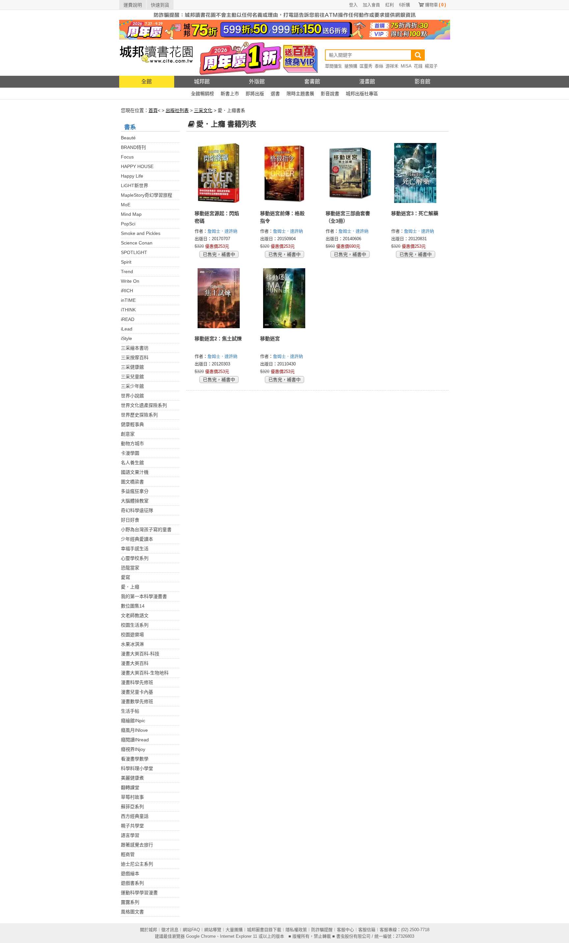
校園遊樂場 (132, 634)
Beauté (128, 137)
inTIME (128, 300)
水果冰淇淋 (132, 644)
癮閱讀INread (135, 739)
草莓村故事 (132, 797)
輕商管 (128, 854)
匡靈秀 (366, 66)
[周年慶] (284, 29)
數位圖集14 (133, 606)
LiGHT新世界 (134, 185)
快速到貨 (160, 5)
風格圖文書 (132, 911)
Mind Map (131, 214)
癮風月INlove (134, 730)
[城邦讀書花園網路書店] (156, 57)
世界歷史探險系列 (139, 414)
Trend (127, 271)
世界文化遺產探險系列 (144, 405)
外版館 (257, 81)
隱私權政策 (296, 929)
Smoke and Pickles (140, 233)
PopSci (128, 223)
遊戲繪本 (130, 873)
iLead (126, 328)
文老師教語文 (135, 615)
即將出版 (255, 93)
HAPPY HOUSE (137, 166)
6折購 (404, 4)
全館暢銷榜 (202, 93)
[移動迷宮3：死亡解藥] (416, 173)
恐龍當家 (130, 567)
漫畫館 (367, 81)
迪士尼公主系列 (137, 864)
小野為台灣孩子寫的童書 (146, 529)
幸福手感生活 (135, 548)
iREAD (127, 319)
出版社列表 (177, 110)
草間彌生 (333, 66)
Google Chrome (201, 936)
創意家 (128, 434)
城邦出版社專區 (362, 93)
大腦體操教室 (135, 500)
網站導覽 (212, 929)
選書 (275, 93)
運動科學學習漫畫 (139, 892)
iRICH (127, 290)
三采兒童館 (132, 376)
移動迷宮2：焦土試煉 (218, 338)
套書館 (312, 81)
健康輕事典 (132, 424)
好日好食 (130, 520)
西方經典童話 (135, 816)
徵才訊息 (169, 929)
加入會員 (371, 4)
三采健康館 (132, 367)
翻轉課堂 (130, 787)
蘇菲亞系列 (132, 806)
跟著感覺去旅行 (137, 844)
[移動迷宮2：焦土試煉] (219, 298)
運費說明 (132, 5)
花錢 (418, 66)
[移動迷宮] (284, 298)
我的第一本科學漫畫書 (144, 596)
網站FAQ (191, 929)
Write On (130, 281)
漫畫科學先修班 (137, 682)
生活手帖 (130, 711)
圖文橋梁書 (132, 481)
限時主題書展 (300, 93)
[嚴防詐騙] (284, 14)
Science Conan (136, 242)
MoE (125, 204)
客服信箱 (366, 929)
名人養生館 (132, 462)
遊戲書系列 (132, 883)
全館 (146, 81)
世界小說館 (132, 395)
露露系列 (130, 902)
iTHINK (128, 309)
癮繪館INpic (133, 720)
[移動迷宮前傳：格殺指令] (284, 173)
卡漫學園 (130, 453)
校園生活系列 (135, 625)
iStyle (126, 338)
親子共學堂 (132, 825)
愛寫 (125, 577)
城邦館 (202, 81)
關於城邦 (148, 929)
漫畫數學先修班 (137, 701)
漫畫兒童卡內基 (137, 692)
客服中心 (345, 929)
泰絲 (379, 66)
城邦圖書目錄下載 (264, 929)
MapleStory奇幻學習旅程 (146, 195)
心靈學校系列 (135, 558)
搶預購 (350, 66)
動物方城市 (132, 443)
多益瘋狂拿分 (135, 491)
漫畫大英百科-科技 (140, 653)
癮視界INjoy (133, 749)
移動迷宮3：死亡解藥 (414, 213)
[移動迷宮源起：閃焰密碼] (219, 173)
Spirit (126, 262)
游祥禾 (392, 66)
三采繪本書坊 (135, 348)
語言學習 (130, 835)
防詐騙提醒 (322, 929)
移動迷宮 (270, 338)
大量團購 (234, 929)
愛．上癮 (130, 586)
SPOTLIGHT (134, 252)
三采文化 (203, 110)
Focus (127, 156)
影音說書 (330, 93)
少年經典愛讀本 (137, 539)
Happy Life (132, 176)
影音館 (422, 81)
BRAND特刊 (133, 147)
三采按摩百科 (135, 357)
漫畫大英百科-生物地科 (145, 672)
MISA (406, 66)
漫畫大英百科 (135, 663)
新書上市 (230, 93)
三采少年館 (132, 386)
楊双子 (431, 66)
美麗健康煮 (132, 778)
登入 (353, 4)
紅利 (389, 4)
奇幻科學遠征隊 (137, 510)
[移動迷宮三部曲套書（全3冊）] (350, 173)
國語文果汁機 (135, 472)
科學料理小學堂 (137, 768)
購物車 (435, 4)
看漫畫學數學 (135, 758)
